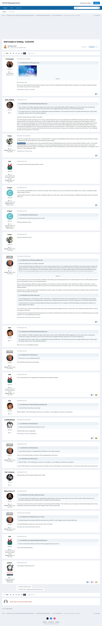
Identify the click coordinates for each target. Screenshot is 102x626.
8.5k (10, 72)
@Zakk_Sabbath (21, 143)
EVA (9, 328)
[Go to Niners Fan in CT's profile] (9, 496)
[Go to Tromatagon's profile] (9, 64)
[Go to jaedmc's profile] (9, 568)
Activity (11, 7)
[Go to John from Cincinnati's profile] (9, 263)
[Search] (98, 8)
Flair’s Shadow (9, 472)
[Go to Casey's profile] (9, 141)
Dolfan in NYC (13, 46)
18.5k (10, 174)
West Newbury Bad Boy (39, 103)
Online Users (12, 11)
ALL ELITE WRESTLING (20, 47)
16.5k (10, 148)
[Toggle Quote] (19, 62)
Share (84, 46)
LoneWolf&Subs (9, 420)
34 (24, 53)
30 (13, 53)
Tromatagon (9, 59)
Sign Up (96, 3)
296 (10, 485)
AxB (9, 161)
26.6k (10, 200)
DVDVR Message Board (11, 3)
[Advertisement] (29, 28)
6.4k (10, 112)
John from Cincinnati (9, 257)
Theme (44, 622)
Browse (5, 7)
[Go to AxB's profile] (9, 166)
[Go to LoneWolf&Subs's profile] (9, 425)
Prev (7, 53)
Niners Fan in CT (9, 491)
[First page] (4, 53)
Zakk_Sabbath (9, 100)
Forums (4, 11)
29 (10, 53)
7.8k (10, 432)
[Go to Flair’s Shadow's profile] (9, 477)
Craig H (9, 187)
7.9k (10, 577)
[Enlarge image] (28, 72)
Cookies (57, 622)
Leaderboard (19, 7)
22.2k (10, 504)
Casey (9, 136)
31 (16, 53)
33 (21, 53)
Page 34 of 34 (31, 53)
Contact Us (51, 622)
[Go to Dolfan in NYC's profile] (5, 47)
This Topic (92, 7)
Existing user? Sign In (85, 3)
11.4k (10, 340)
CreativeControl (38, 495)
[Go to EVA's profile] (9, 333)
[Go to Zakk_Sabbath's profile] (9, 105)
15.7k (10, 270)
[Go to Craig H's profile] (9, 193)
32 (18, 53)
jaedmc (35, 62)
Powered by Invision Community (51, 623)
